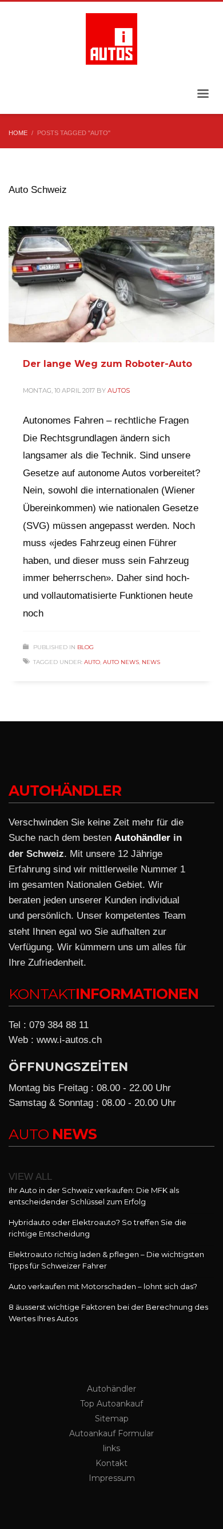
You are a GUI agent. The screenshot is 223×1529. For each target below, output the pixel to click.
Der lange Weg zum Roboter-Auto (107, 363)
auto (92, 662)
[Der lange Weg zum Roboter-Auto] (111, 284)
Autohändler (142, 837)
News (151, 662)
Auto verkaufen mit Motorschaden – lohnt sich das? (103, 1286)
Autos (118, 390)
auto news (121, 662)
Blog (85, 647)
